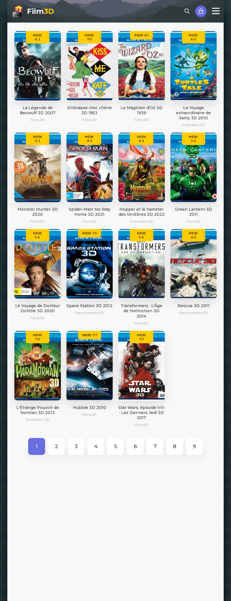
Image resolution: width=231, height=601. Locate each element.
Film (40, 11)
